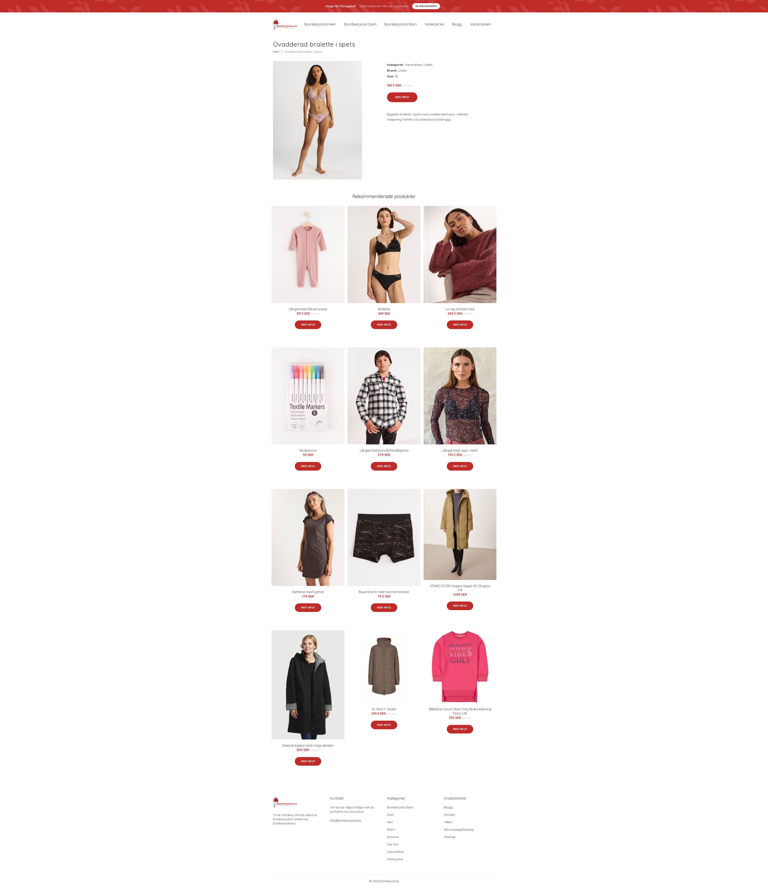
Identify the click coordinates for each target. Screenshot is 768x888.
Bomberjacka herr (320, 24)
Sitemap (449, 837)
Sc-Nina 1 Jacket (384, 709)
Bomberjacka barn (400, 24)
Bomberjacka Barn (400, 807)
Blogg (457, 24)
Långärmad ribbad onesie (308, 309)
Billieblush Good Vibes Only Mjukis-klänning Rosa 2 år (460, 711)
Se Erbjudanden (426, 6)
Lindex (428, 65)
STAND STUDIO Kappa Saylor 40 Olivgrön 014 (460, 588)
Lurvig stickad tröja (460, 309)
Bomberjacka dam (360, 24)
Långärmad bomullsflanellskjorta (384, 450)
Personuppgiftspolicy (459, 829)
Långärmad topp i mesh (460, 450)
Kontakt (449, 815)
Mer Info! (402, 97)
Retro (391, 829)
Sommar (393, 837)
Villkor (448, 822)
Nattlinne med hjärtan (308, 592)
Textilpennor (308, 450)
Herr (390, 822)
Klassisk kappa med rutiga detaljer (308, 745)
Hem (276, 52)
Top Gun (392, 844)
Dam (390, 815)
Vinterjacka (434, 24)
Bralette (384, 309)
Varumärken (480, 24)
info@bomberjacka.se (345, 820)
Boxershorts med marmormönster (384, 592)
